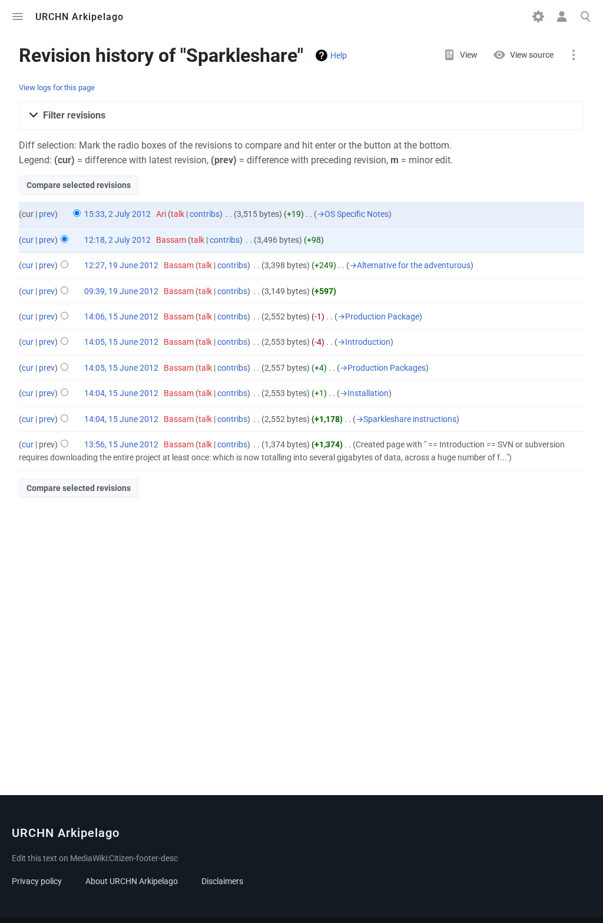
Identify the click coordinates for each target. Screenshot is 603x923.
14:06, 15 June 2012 (121, 316)
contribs (205, 214)
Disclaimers (222, 881)
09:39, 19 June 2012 (121, 291)
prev (47, 214)
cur (28, 240)
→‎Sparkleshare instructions (406, 419)
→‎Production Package (378, 316)
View (468, 55)
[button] (301, 115)
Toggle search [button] (585, 16)
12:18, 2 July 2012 (117, 240)
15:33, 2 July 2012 (117, 214)
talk (177, 214)
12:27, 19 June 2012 (121, 265)
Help (338, 55)
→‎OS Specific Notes (353, 214)
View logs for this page (57, 87)
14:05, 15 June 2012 (121, 342)
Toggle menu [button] (17, 16)
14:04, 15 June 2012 (121, 393)
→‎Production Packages (383, 368)
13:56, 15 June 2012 (121, 444)
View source (532, 55)
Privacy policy (37, 881)
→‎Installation (364, 393)
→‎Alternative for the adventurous (410, 265)
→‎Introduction (363, 342)
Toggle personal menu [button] (562, 16)
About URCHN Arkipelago (131, 881)
